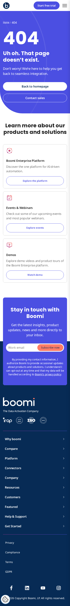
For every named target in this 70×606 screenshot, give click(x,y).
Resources (12, 487)
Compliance (12, 552)
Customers (12, 497)
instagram (58, 587)
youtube (42, 587)
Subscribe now (50, 347)
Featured (11, 507)
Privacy (9, 542)
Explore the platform (35, 180)
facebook (11, 587)
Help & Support (16, 516)
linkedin (27, 587)
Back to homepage (35, 86)
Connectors (13, 468)
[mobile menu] (64, 5)
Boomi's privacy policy (48, 374)
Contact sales (35, 98)
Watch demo (35, 274)
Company (11, 478)
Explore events (35, 227)
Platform (11, 458)
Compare (11, 449)
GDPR (8, 571)
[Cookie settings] (5, 599)
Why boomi (13, 439)
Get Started (13, 526)
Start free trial (47, 5)
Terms (9, 562)
